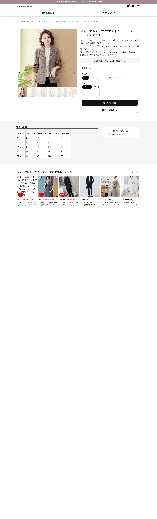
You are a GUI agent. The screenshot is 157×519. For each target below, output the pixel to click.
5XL (119, 78)
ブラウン (97, 87)
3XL (102, 78)
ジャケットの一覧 (43, 21)
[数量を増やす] (96, 93)
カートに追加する (110, 110)
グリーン (86, 87)
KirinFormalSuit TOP (25, 21)
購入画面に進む (110, 103)
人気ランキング (109, 13)
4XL (110, 78)
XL (86, 78)
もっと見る (135, 172)
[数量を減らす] (85, 93)
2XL (94, 78)
